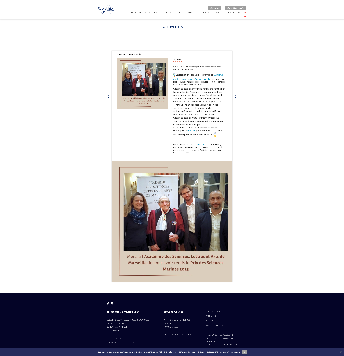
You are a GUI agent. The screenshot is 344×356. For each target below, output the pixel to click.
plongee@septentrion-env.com (177, 335)
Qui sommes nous (213, 311)
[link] (192, 130)
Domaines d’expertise (139, 12)
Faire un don (214, 8)
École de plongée (175, 12)
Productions (233, 12)
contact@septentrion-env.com (120, 342)
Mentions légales (213, 321)
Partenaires (205, 12)
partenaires (200, 144)
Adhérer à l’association (235, 8)
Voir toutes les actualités (129, 54)
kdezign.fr (211, 338)
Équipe (191, 12)
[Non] (340, 352)
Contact (219, 12)
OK (245, 352)
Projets (158, 12)
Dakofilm (233, 345)
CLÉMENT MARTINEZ (225, 338)
